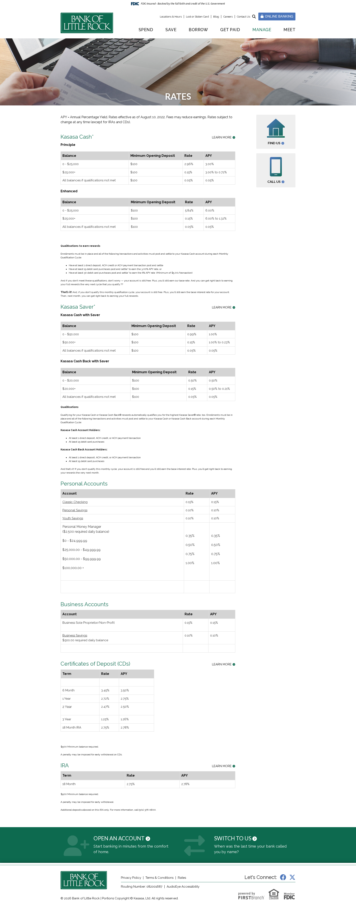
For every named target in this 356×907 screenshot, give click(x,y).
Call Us (274, 181)
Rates (182, 878)
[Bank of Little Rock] (87, 23)
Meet (289, 29)
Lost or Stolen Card (197, 16)
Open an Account (119, 838)
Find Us (274, 143)
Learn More (222, 137)
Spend (146, 29)
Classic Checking (75, 502)
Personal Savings (74, 510)
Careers (228, 16)
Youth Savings (72, 518)
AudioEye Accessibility (183, 886)
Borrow (198, 29)
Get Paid (230, 29)
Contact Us (243, 16)
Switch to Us (232, 838)
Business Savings (74, 635)
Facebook (283, 877)
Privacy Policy (131, 878)
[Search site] (254, 16)
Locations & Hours (171, 16)
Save (170, 29)
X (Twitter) (292, 877)
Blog (216, 16)
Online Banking (278, 16)
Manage (261, 29)
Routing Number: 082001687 (141, 886)
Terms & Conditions (159, 878)
